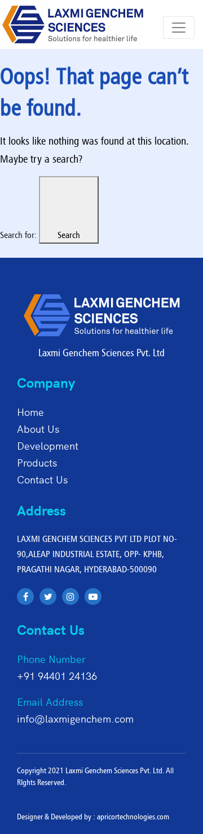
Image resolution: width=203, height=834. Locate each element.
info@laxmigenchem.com (75, 718)
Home (30, 412)
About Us (38, 429)
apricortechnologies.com (133, 816)
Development (47, 445)
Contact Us (42, 479)
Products (37, 462)
